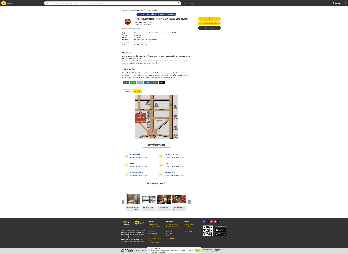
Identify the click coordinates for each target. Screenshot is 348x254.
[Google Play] (221, 234)
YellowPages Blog (170, 229)
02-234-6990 (137, 35)
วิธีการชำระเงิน (188, 231)
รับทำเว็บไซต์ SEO (170, 238)
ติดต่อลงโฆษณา (209, 19)
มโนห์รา (167, 163)
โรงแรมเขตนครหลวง (134, 29)
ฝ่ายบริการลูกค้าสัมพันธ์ (189, 229)
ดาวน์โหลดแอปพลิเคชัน (220, 227)
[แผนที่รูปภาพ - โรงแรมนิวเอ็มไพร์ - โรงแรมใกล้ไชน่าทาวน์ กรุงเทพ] (156, 117)
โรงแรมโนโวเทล (135, 154)
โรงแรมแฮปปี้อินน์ (170, 172)
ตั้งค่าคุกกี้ (191, 250)
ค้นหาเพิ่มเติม (189, 3)
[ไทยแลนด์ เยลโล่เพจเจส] (207, 221)
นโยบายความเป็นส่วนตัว (154, 226)
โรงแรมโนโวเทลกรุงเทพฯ (172, 154)
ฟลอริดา (132, 163)
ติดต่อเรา (186, 222)
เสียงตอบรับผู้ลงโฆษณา (153, 236)
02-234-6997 (137, 37)
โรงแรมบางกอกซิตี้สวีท (136, 172)
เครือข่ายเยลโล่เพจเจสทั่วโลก (155, 238)
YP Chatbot (169, 233)
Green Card (169, 231)
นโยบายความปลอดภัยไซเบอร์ (155, 229)
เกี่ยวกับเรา (151, 222)
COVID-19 (150, 240)
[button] (126, 82)
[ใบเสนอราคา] (333, 3)
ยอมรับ (197, 250)
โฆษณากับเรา (187, 226)
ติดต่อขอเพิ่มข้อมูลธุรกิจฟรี (209, 23)
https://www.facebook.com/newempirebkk (145, 40)
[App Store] (221, 230)
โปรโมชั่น (168, 236)
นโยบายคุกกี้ (151, 231)
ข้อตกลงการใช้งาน (152, 233)
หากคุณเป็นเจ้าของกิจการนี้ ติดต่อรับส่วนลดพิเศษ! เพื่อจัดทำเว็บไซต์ (156, 14)
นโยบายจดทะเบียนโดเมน (154, 242)
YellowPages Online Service (173, 226)
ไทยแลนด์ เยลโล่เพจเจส (127, 227)
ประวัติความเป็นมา (152, 224)
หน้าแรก (124, 10)
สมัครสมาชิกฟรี (209, 28)
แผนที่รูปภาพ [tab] (127, 91)
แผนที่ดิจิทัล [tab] (137, 91)
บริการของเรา (170, 222)
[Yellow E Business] (204, 221)
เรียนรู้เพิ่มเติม (163, 252)
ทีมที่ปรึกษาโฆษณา (189, 224)
